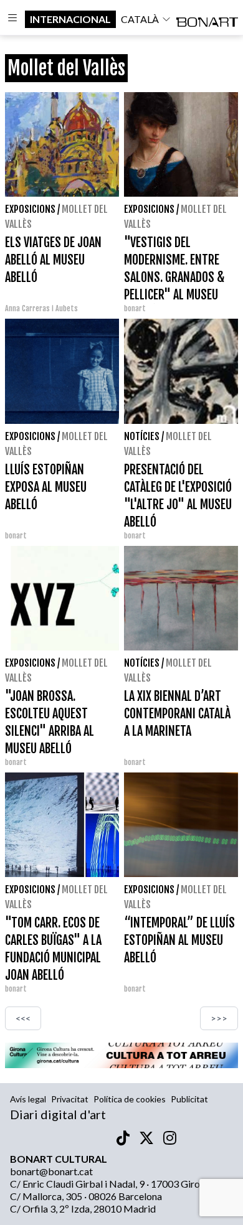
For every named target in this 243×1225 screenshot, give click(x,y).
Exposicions (30, 209)
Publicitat (189, 1099)
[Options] (12, 19)
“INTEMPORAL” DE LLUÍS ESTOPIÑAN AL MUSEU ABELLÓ (179, 940)
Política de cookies (129, 1099)
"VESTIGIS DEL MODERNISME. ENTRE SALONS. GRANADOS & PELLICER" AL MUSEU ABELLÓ (174, 277)
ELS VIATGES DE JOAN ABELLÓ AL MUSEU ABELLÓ (53, 260)
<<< (23, 1018)
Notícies (142, 436)
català (140, 19)
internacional (70, 19)
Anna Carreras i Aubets (41, 308)
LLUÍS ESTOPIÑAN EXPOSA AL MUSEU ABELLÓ (46, 487)
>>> (219, 1018)
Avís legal (28, 1099)
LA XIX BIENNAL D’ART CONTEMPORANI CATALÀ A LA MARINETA (177, 713)
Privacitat (69, 1099)
